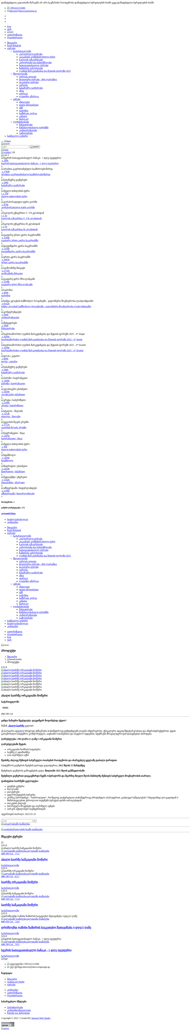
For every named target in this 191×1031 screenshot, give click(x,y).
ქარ (9, 29)
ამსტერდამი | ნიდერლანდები (17, 493)
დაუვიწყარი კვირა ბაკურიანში (18, 251)
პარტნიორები (15, 1007)
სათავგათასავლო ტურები (33, 65)
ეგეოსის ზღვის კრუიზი (13, 427)
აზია (21, 91)
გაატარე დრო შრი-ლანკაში (17, 284)
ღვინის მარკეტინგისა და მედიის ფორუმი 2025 (45, 71)
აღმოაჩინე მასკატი (12, 273)
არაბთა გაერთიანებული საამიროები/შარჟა (25, 174)
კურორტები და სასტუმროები (35, 62)
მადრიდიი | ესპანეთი (13, 471)
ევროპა (23, 85)
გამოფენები (26, 133)
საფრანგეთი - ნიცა (11, 438)
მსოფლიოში (20, 74)
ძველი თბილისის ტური (14, 196)
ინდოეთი (24, 102)
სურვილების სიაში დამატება (27, 829)
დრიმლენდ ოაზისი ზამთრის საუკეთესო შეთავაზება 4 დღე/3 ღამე (46, 927)
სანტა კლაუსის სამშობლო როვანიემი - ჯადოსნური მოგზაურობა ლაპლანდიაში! (46, 306)
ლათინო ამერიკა (29, 96)
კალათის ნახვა (8, 513)
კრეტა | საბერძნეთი (12, 405)
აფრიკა (23, 93)
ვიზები (16, 99)
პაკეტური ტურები (28, 82)
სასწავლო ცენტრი (17, 136)
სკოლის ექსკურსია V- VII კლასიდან (21, 218)
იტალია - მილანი (10, 416)
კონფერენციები (28, 130)
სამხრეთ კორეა (28, 113)
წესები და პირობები (18, 1013)
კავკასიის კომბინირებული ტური (37, 57)
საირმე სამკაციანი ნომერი (19, 904)
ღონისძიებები (21, 122)
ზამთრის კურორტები (31, 68)
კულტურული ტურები (30, 54)
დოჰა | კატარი (9, 361)
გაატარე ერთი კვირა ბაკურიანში (19, 240)
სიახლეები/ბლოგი (17, 519)
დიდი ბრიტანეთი (28, 105)
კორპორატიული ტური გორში (18, 207)
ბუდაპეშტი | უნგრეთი (13, 482)
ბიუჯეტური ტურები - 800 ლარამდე (38, 79)
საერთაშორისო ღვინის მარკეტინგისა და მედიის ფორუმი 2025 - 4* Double (42, 350)
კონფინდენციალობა (19, 1010)
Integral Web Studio (40, 1018)
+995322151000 (17, 8)
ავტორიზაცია (14, 34)
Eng (9, 26)
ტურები (11, 48)
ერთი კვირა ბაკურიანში (14, 262)
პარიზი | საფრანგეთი (13, 383)
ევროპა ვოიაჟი (27, 76)
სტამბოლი (7, 460)
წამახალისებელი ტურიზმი (33, 127)
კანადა (23, 116)
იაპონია (23, 110)
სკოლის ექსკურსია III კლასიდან (19, 229)
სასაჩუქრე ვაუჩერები (31, 88)
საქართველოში (22, 51)
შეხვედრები (26, 124)
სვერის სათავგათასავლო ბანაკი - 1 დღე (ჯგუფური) (30, 163)
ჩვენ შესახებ (14, 45)
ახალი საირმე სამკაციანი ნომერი (24, 859)
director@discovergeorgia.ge (23, 11)
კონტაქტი (12, 522)
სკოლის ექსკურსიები (31, 59)
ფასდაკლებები (15, 982)
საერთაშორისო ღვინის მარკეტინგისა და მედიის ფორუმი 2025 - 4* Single (41, 339)
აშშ (21, 107)
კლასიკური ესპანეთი (13, 394)
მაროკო (24, 119)
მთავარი (12, 42)
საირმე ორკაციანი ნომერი (19, 882)
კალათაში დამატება (18, 824)
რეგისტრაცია (14, 37)
